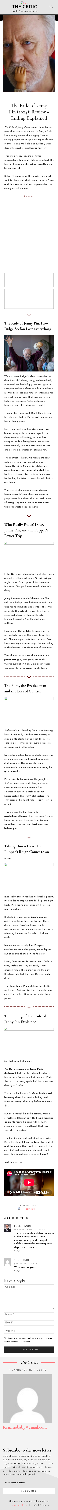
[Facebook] (4, 1440)
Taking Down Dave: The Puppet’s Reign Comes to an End (31, 253)
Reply (17, 1251)
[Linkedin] (18, 1440)
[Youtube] (31, 1440)
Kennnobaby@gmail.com (25, 1427)
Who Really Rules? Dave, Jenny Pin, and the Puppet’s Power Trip (30, 237)
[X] (24, 1440)
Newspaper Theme (18, 1505)
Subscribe (29, 1491)
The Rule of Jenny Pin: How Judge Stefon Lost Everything (30, 228)
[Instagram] (11, 1440)
